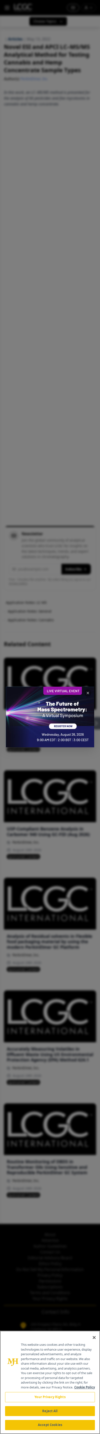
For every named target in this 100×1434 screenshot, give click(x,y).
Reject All (50, 1411)
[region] (50, 1382)
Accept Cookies (50, 1425)
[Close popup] (87, 693)
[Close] (94, 1337)
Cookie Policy (84, 1387)
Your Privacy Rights (49, 1397)
